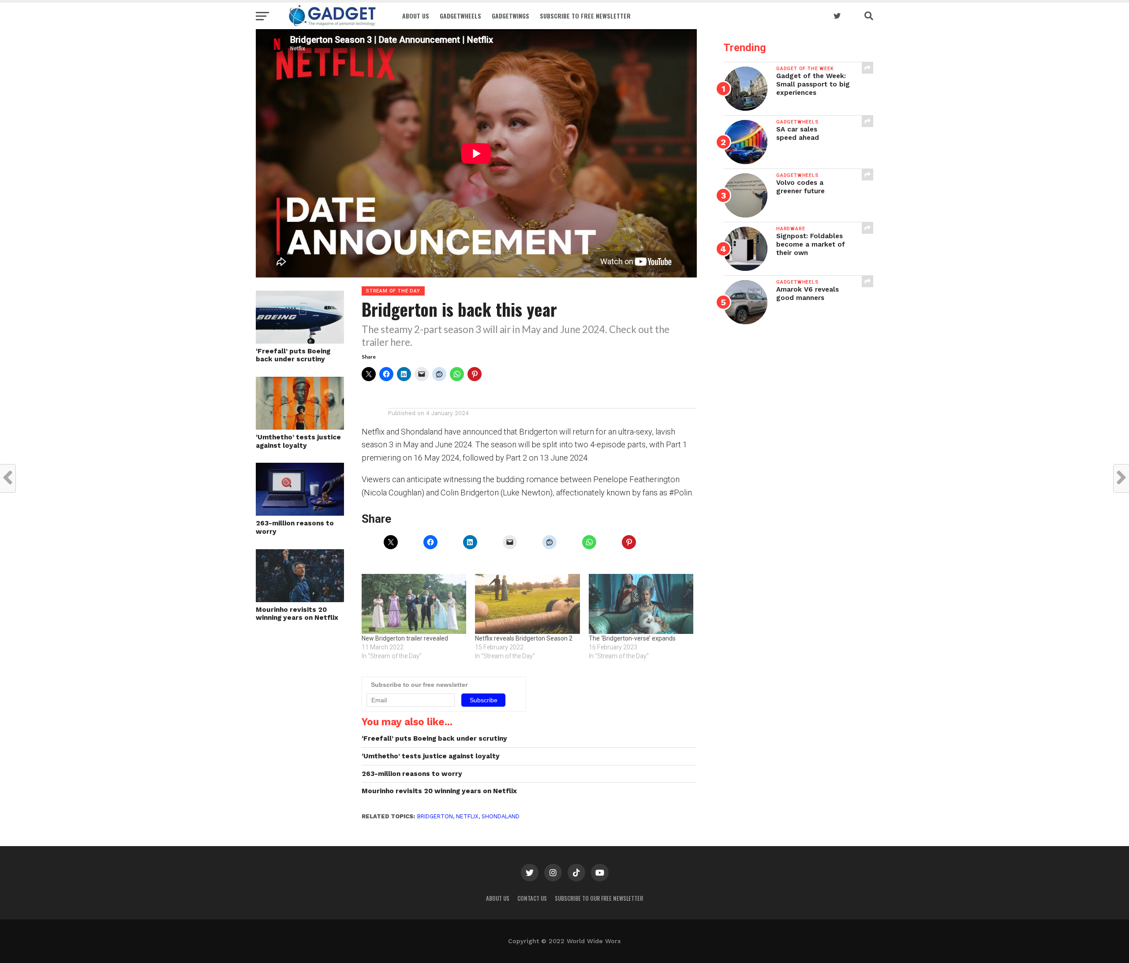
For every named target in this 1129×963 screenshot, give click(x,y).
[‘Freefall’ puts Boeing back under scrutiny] (300, 341)
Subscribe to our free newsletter (599, 898)
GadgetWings (510, 15)
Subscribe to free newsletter (585, 15)
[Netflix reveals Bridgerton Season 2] (527, 604)
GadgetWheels (460, 15)
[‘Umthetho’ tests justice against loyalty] (300, 427)
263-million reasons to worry (295, 527)
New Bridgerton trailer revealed (405, 638)
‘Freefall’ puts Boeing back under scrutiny (293, 355)
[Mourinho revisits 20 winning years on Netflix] (300, 599)
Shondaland (501, 816)
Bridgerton (435, 816)
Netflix (467, 816)
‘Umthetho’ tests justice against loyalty (298, 441)
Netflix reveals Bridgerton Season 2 (523, 638)
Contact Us (532, 898)
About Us (415, 15)
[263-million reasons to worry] (300, 513)
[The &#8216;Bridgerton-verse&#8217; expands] (641, 604)
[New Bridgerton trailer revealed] (414, 604)
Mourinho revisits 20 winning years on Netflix (297, 614)
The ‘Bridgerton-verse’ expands (632, 638)
